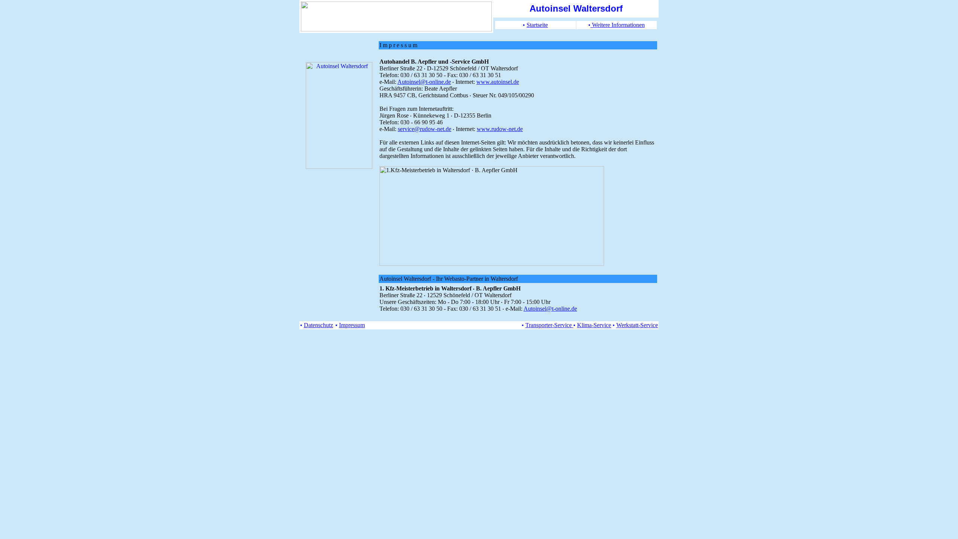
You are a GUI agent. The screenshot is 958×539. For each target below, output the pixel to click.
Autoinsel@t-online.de (424, 82)
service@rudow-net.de (424, 129)
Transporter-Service (549, 325)
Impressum (352, 325)
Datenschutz (318, 325)
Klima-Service (594, 325)
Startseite (537, 25)
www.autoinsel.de (497, 82)
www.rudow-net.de (500, 129)
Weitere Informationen (618, 25)
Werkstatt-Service (637, 325)
